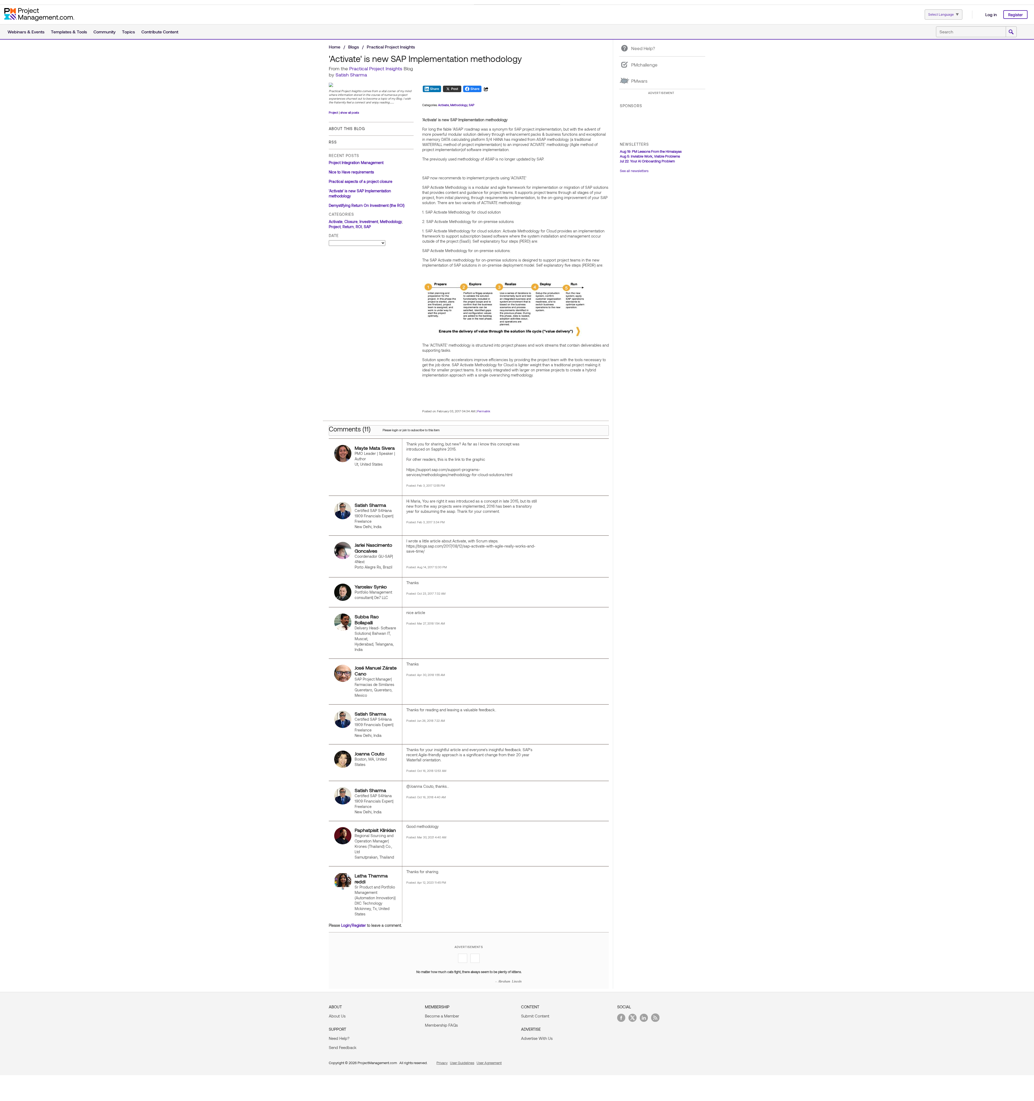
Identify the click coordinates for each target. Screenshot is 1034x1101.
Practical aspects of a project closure (360, 181)
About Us (337, 1015)
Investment (368, 221)
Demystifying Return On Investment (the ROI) (366, 205)
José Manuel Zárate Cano (376, 671)
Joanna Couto (369, 754)
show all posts (349, 112)
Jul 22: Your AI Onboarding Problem (647, 161)
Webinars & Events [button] (26, 31)
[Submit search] (1011, 32)
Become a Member (442, 1015)
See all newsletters (634, 171)
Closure (351, 221)
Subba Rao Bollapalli (367, 619)
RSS (333, 142)
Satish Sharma (351, 75)
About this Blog (347, 128)
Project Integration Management (356, 162)
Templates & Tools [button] (69, 31)
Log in (991, 14)
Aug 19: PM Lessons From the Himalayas (651, 151)
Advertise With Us (537, 1038)
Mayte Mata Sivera (375, 448)
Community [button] (104, 31)
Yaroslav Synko (371, 587)
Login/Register (353, 925)
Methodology (391, 221)
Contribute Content (159, 31)
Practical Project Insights (391, 46)
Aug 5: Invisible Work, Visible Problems (650, 156)
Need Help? (339, 1038)
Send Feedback (343, 1047)
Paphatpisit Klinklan (375, 830)
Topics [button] (128, 31)
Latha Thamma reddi (371, 878)
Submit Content (535, 1015)
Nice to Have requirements (351, 172)
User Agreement (489, 1063)
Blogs (353, 46)
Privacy (442, 1063)
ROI (359, 226)
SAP (367, 226)
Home (334, 46)
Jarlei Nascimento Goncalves (373, 548)
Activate (336, 221)
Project (333, 112)
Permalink (483, 411)
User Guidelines (462, 1063)
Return (348, 226)
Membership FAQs (441, 1025)
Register (1015, 14)
